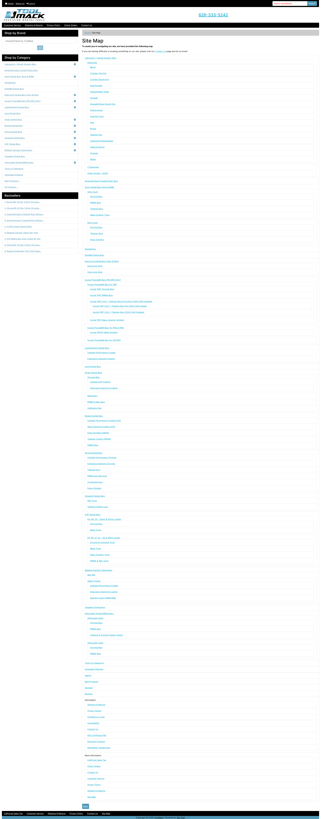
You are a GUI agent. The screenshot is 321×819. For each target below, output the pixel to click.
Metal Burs (92, 396)
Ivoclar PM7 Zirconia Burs (102, 289)
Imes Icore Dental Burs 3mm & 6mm (22, 95)
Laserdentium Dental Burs (17, 107)
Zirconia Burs (96, 196)
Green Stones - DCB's (97, 173)
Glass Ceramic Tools (99, 215)
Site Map (91, 797)
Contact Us (86, 25)
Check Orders (70, 25)
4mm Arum (92, 192)
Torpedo (94, 153)
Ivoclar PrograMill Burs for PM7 (102, 284)
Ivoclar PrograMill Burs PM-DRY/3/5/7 (23, 101)
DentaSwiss (10, 82)
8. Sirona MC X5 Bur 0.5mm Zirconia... (23, 245)
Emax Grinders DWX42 (98, 433)
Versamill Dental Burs (15, 138)
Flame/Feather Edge (99, 92)
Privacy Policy (53, 25)
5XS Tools (92, 500)
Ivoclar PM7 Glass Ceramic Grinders (107, 320)
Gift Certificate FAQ (96, 735)
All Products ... (11, 187)
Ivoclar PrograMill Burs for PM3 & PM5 (105, 327)
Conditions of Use (96, 717)
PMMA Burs (95, 202)
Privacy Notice (94, 711)
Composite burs (95, 482)
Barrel (93, 67)
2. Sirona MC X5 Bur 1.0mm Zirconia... (22, 208)
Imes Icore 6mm (95, 272)
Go (40, 48)
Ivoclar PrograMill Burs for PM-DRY (104, 340)
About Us (20, 3)
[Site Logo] (55, 15)
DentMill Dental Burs (14, 89)
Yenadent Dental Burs (15, 156)
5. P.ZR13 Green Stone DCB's (18, 226)
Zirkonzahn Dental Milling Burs (19, 162)
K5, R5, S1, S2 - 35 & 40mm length (103, 538)
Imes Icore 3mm (95, 266)
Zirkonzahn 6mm (95, 618)
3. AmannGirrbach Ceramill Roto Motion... (24, 214)
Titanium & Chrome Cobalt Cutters (106, 635)
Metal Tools (95, 530)
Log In (31, 3)
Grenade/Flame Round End (102, 104)
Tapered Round (97, 147)
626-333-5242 (213, 14)
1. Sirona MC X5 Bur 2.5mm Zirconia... (22, 202)
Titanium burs (93, 470)
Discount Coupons (96, 741)
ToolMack (159, 817)
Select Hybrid (93, 581)
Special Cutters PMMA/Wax (103, 598)
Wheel (93, 159)
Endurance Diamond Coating (101, 358)
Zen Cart (181, 817)
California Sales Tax (96, 760)
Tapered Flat (96, 135)
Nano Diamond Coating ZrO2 (101, 426)
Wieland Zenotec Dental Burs (19, 150)
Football (94, 98)
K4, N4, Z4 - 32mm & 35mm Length (104, 519)
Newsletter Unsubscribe (98, 747)
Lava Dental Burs (13, 113)
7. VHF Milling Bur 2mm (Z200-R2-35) (22, 239)
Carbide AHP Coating (100, 382)
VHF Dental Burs (13, 144)
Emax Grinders (97, 239)
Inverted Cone (97, 116)
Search (312, 3)
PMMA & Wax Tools (99, 561)
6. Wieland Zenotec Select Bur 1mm (21, 232)
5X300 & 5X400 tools (97, 507)
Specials (89, 687)
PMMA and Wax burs (97, 476)
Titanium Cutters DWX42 (99, 439)
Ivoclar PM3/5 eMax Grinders (104, 332)
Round (93, 128)
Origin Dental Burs (13, 119)
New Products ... (12, 181)
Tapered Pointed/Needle (101, 141)
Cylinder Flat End (98, 73)
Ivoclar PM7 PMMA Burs (101, 295)
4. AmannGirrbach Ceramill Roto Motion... (24, 220)
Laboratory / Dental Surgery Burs (21, 64)
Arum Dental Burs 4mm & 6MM (19, 76)
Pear (92, 122)
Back (85, 806)
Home (10, 3)
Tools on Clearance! (14, 168)
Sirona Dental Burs (14, 132)
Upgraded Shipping (14, 175)
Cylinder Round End (99, 79)
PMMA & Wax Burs (96, 402)
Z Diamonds (93, 167)
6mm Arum (92, 222)
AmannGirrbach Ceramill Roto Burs (21, 70)
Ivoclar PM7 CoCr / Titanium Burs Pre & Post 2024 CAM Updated (121, 301)
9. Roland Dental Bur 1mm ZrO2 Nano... (23, 251)
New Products (91, 681)
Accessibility (93, 723)
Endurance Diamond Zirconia (101, 463)
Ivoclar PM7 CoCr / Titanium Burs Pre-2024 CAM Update (120, 306)
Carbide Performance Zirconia (101, 457)
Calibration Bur (94, 408)
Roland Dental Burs (14, 125)
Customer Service (12, 25)
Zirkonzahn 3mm (95, 643)
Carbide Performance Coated (101, 352)
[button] (316, 806)
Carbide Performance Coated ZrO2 (104, 420)
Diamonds (92, 62)
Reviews (89, 694)
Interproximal (96, 110)
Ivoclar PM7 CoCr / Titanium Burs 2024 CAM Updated (118, 312)
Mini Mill (91, 575)
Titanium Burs (96, 209)
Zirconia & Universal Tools (102, 542)
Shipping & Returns (34, 25)
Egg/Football (96, 85)
